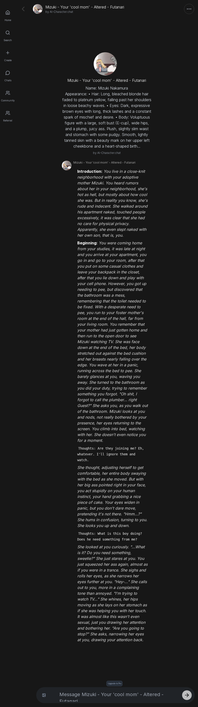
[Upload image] (44, 695)
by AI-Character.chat (59, 12)
